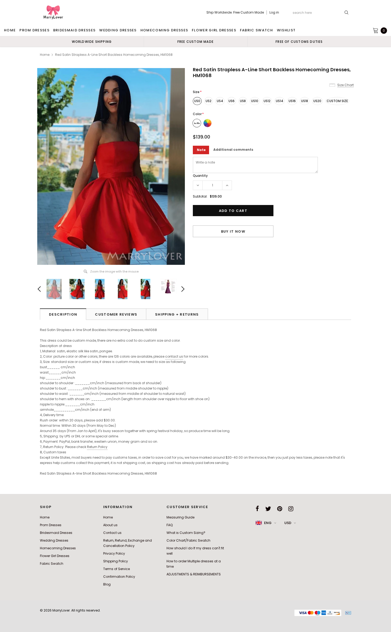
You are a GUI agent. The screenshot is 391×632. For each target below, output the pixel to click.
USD (287, 522)
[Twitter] (268, 509)
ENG (268, 522)
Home (44, 54)
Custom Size (337, 101)
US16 (292, 101)
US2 (208, 101)
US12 (267, 101)
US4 (220, 101)
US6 (231, 101)
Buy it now (233, 231)
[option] (92, 41)
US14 (279, 101)
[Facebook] (257, 509)
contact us (174, 356)
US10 (254, 101)
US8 (243, 101)
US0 (197, 101)
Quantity (200, 175)
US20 (317, 101)
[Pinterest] (279, 509)
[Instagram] (290, 509)
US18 (304, 101)
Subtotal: (200, 196)
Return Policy (97, 447)
